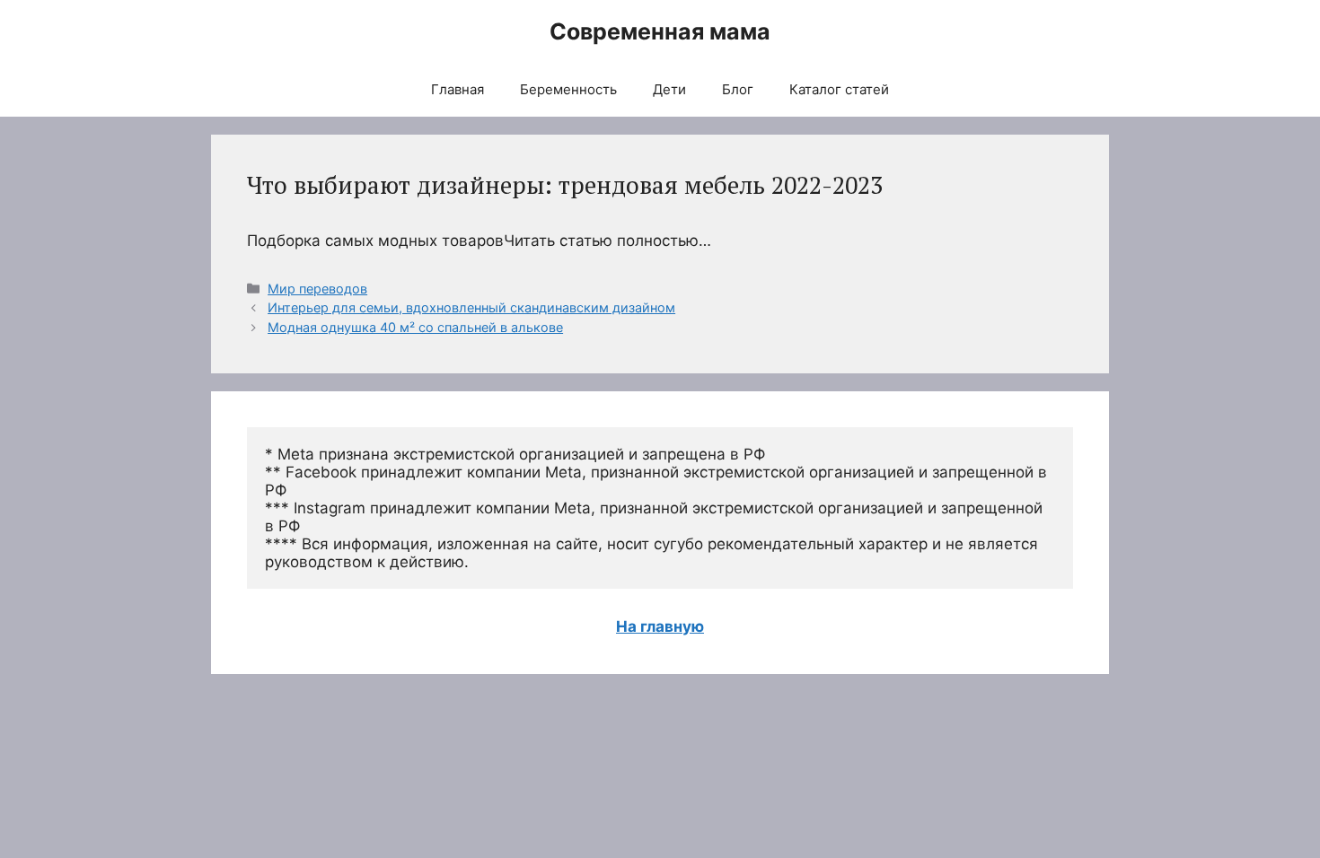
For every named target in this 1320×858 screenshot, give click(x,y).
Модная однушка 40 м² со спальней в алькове (415, 327)
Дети (669, 89)
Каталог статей (839, 89)
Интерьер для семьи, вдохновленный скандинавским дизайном (471, 307)
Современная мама (660, 31)
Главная (457, 89)
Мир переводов (317, 288)
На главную (660, 626)
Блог (737, 89)
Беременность (568, 89)
